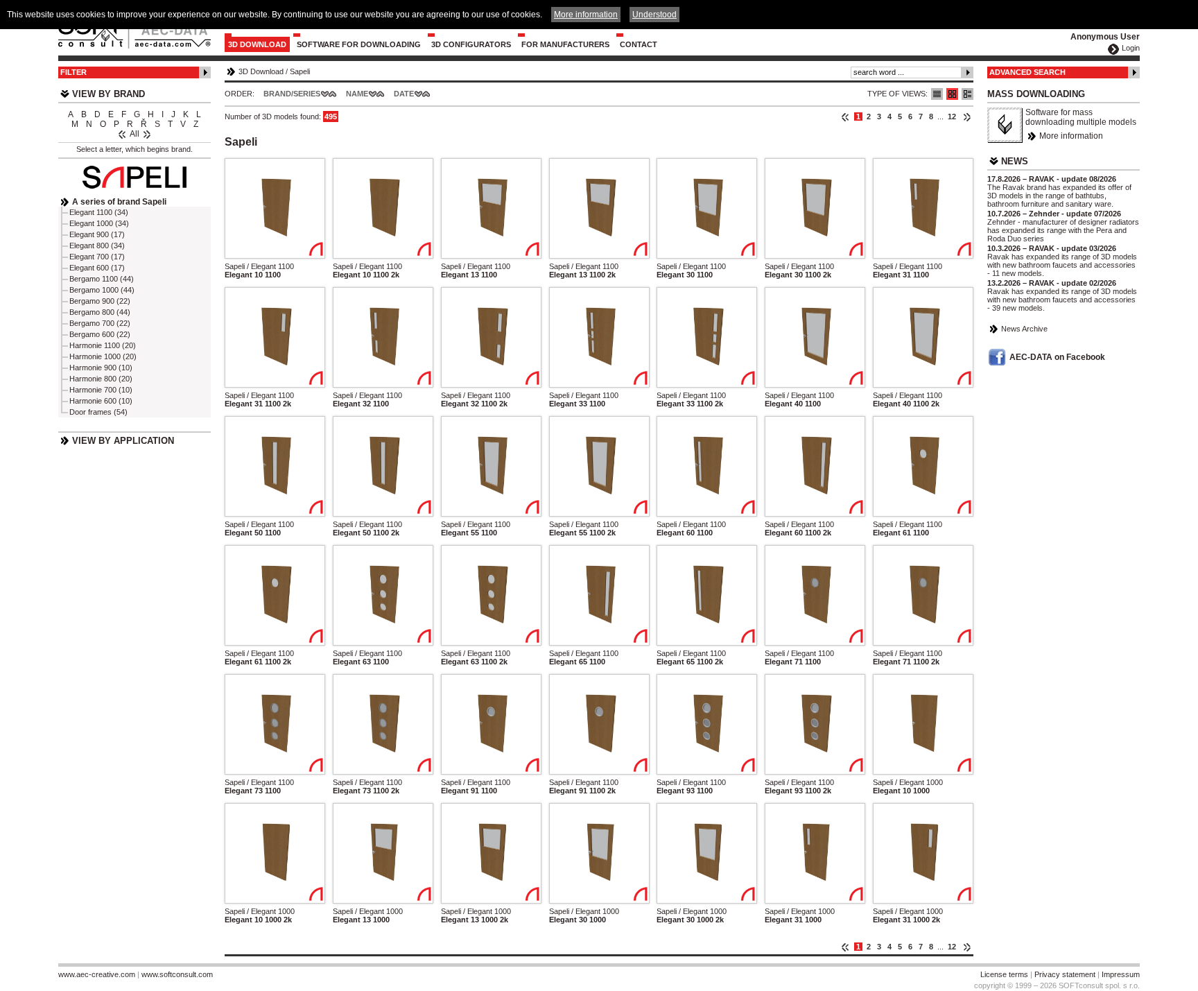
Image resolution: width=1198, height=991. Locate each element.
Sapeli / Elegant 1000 (908, 782)
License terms (1004, 974)
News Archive (1024, 329)
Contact (638, 44)
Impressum (1121, 974)
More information (1071, 136)
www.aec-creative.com (96, 974)
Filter (73, 72)
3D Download (257, 44)
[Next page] (966, 116)
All (134, 134)
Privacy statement (1064, 974)
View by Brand (108, 94)
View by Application (123, 441)
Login (1131, 48)
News (1014, 161)
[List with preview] (952, 94)
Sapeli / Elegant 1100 (259, 266)
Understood (654, 14)
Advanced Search (1027, 72)
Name (357, 93)
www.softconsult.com (177, 974)
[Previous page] (845, 116)
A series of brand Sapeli (119, 202)
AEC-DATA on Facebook (1057, 357)
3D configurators (471, 44)
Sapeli (300, 71)
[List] (937, 94)
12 (952, 116)
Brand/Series (291, 93)
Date (404, 93)
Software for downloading (359, 44)
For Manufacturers (565, 44)
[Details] (967, 94)
